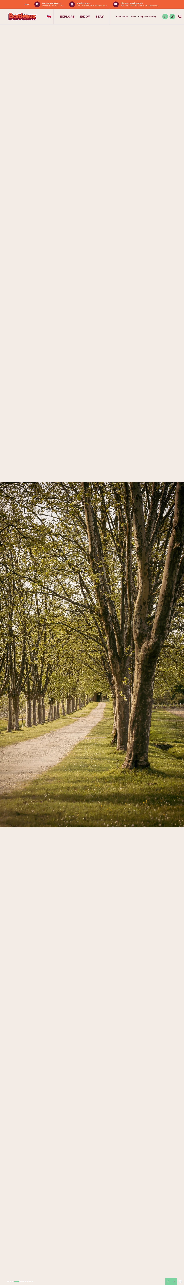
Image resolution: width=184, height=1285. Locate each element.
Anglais (49, 16)
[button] (8, 1281)
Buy (27, 4)
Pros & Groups (122, 16)
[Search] (180, 16)
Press (133, 16)
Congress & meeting (147, 16)
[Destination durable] (172, 16)
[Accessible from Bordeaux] (165, 16)
